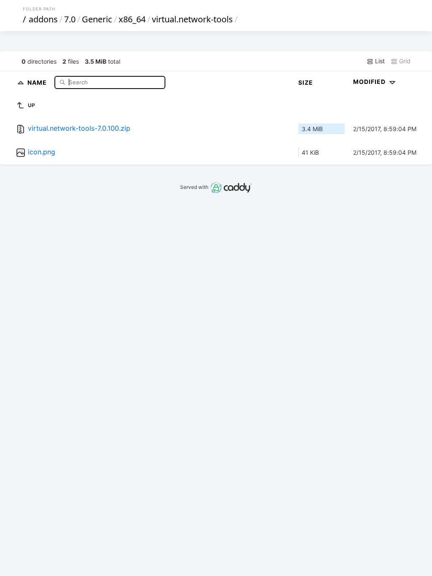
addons (43, 19)
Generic (97, 19)
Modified (370, 81)
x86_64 (132, 19)
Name (38, 82)
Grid (403, 61)
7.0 (70, 19)
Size (305, 82)
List (379, 61)
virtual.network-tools (192, 19)
